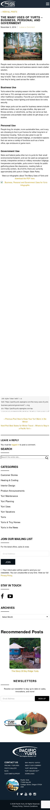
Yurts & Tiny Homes (11, 522)
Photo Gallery (10, 768)
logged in (15, 444)
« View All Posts (9, 11)
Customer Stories (9, 474)
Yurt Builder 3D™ (32, 771)
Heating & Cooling (9, 480)
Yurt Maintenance (9, 495)
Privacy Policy (6, 575)
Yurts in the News (9, 527)
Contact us (11, 762)
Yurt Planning (7, 501)
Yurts (3, 517)
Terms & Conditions (31, 806)
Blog (6, 771)
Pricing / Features (11, 765)
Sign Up (42, 698)
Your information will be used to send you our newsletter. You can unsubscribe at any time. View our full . (24, 573)
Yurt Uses (6, 506)
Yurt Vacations (8, 511)
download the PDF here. (25, 178)
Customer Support (12, 774)
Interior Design (8, 485)
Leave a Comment (27, 27)
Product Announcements (13, 490)
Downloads (29, 774)
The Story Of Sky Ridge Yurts (25, 671)
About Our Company (33, 765)
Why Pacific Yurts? (32, 763)
